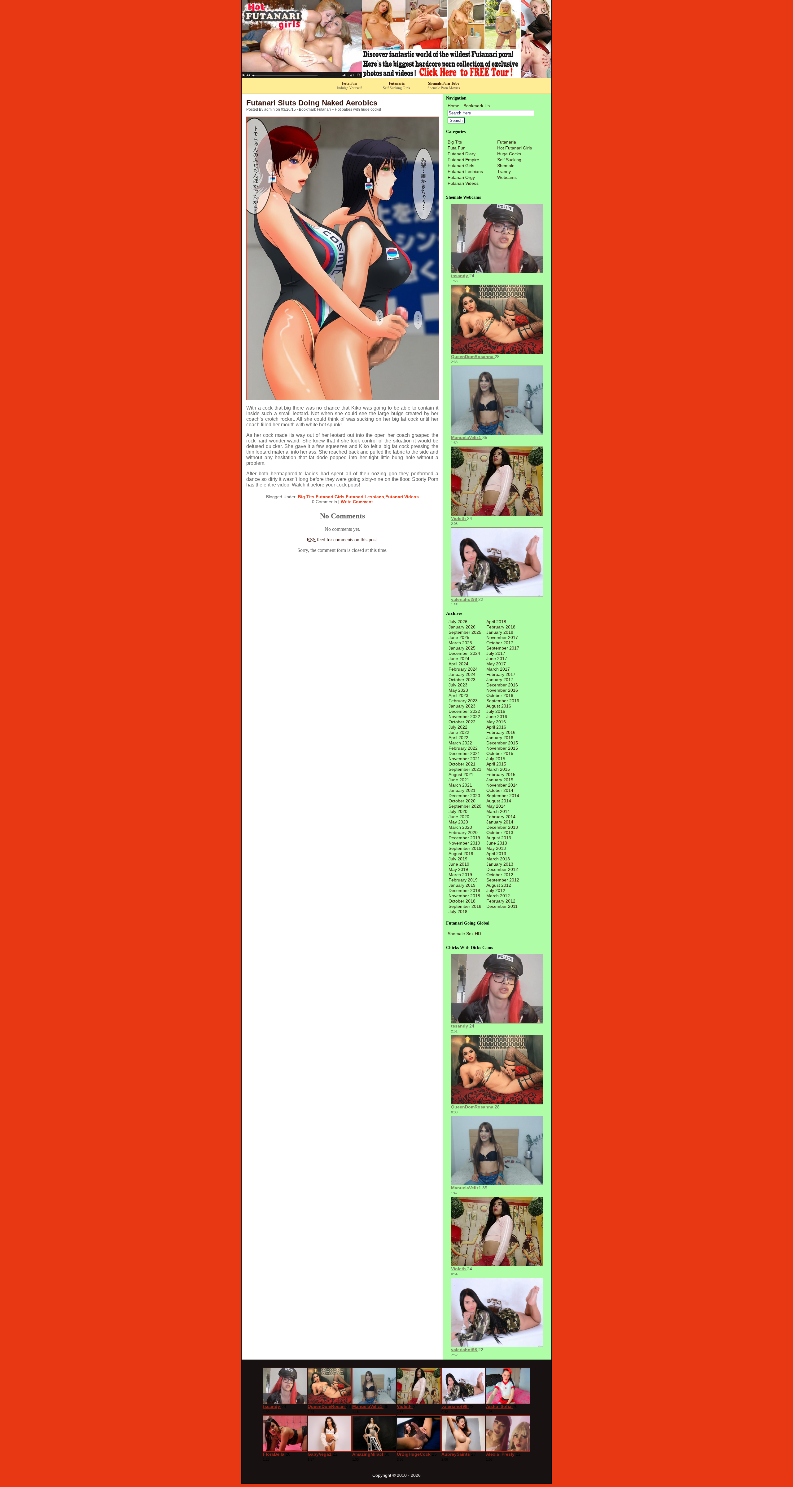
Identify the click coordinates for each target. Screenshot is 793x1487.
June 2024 (459, 658)
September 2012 (502, 879)
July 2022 (458, 727)
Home (453, 105)
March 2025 (460, 642)
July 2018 (458, 911)
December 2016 (502, 684)
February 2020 (463, 832)
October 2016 (499, 695)
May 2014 (496, 806)
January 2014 (499, 821)
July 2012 (495, 890)
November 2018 (464, 895)
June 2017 (496, 658)
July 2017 (495, 653)
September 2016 (502, 700)
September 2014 (502, 795)
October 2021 (462, 763)
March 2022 (460, 742)
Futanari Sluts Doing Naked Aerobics (311, 103)
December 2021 (464, 753)
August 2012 (498, 885)
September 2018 (465, 906)
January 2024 (462, 674)
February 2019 (463, 879)
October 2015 (499, 753)
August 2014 (498, 800)
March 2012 (498, 895)
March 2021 (460, 785)
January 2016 (499, 737)
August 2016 (498, 706)
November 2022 (464, 716)
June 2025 (459, 637)
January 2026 (462, 626)
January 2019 (462, 885)
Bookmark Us (476, 105)
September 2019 (465, 848)
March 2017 (498, 669)
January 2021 (462, 790)
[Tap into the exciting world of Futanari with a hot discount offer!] (396, 76)
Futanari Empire (463, 159)
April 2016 (496, 727)
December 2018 (464, 890)
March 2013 (498, 858)
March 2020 (460, 827)
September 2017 (502, 648)
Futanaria (397, 83)
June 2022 (459, 732)
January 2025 (462, 648)
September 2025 (465, 632)
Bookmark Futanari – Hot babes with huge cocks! (340, 109)
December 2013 (502, 827)
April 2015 (496, 763)
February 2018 (500, 626)
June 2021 (459, 779)
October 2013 (499, 832)
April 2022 (458, 737)
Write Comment (357, 501)
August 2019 (461, 853)
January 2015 (499, 779)
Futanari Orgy (461, 177)
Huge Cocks (509, 153)
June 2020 (459, 816)
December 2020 (464, 795)
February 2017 (500, 674)
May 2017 (496, 663)
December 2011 (502, 906)
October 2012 (499, 874)
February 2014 (500, 816)
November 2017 (502, 637)
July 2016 (495, 711)
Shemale (506, 165)
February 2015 (500, 774)
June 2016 (496, 716)
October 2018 (462, 901)
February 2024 (463, 669)
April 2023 (458, 695)
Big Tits (306, 496)
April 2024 (458, 663)
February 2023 (463, 700)
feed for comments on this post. (342, 539)
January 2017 (499, 679)
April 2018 (496, 621)
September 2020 (465, 806)
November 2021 (464, 758)
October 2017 (499, 642)
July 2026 (458, 621)
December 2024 (464, 653)
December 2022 (464, 711)
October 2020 (462, 800)
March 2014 (498, 811)
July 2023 (458, 684)
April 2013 (496, 853)
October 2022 (462, 721)
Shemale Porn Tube (443, 83)
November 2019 (464, 843)
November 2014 (502, 785)
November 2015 (502, 748)
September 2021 (465, 769)
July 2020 (458, 811)
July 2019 (458, 858)
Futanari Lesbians (365, 496)
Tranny (504, 171)
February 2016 (500, 732)
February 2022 (463, 748)
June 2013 (496, 843)
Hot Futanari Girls (514, 147)
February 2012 (500, 901)
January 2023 (462, 706)
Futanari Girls (330, 496)
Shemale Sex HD (464, 933)
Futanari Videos (402, 496)
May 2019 (458, 869)
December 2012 (502, 869)
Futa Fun (349, 83)
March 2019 (460, 874)
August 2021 (461, 774)
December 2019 (464, 837)
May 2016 (496, 721)
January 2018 (499, 632)
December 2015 (502, 742)
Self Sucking (509, 159)
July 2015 (495, 758)
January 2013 (499, 864)
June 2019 (459, 864)
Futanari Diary (461, 153)
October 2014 (499, 790)
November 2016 (502, 690)
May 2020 (458, 821)
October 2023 (462, 679)
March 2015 (498, 769)
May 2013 (496, 848)
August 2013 (498, 837)
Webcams (507, 177)
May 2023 (458, 690)
